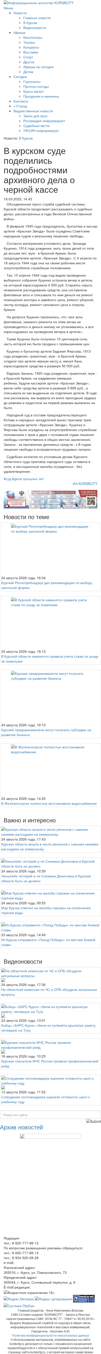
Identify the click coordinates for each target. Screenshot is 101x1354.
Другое (28, 61)
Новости (20, 12)
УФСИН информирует (41, 130)
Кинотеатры (32, 37)
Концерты (31, 47)
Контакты (20, 101)
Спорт (28, 56)
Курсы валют (33, 91)
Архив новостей (21, 1127)
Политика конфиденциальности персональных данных (50, 1335)
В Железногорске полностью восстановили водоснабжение (49, 803)
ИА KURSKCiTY (85, 483)
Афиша (19, 32)
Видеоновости (34, 27)
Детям (28, 71)
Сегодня (20, 76)
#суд (7, 478)
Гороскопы (31, 81)
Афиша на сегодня (38, 66)
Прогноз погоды (36, 86)
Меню (8, 7)
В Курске (30, 22)
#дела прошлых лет (28, 478)
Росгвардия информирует (44, 120)
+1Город (20, 105)
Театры (29, 42)
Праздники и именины (41, 96)
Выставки (30, 52)
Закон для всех (35, 115)
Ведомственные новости (33, 110)
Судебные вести (36, 125)
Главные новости (37, 17)
